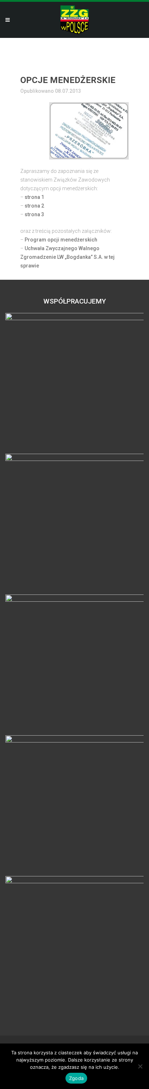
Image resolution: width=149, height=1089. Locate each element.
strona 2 (34, 206)
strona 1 (34, 197)
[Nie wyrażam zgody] (140, 1066)
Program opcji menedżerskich (61, 240)
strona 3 (34, 214)
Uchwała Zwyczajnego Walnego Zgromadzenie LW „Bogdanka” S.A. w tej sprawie (67, 257)
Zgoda (76, 1078)
